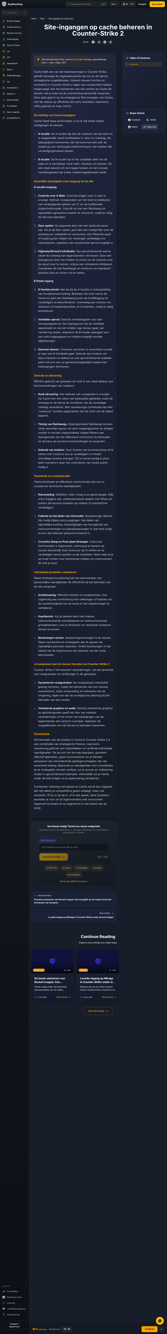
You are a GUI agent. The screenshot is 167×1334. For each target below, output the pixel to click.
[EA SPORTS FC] (26, 118)
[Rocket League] (26, 21)
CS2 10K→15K (51, 868)
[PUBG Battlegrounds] (26, 76)
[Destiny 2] (26, 94)
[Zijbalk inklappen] (24, 13)
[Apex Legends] (26, 112)
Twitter (153, 120)
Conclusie (133, 64)
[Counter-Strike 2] (26, 27)
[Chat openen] (160, 1321)
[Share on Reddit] (104, 42)
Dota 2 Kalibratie (74, 875)
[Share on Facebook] (93, 42)
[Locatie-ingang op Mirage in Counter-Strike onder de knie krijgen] (98, 976)
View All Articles (96, 1011)
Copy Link (151, 127)
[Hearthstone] (26, 63)
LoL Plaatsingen (82, 868)
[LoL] (26, 51)
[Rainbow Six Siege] (26, 33)
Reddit (135, 127)
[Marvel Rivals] (26, 100)
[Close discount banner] (161, 1329)
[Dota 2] (26, 69)
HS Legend (97, 868)
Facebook (136, 120)
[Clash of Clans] (26, 45)
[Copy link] (110, 42)
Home (33, 19)
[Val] (26, 82)
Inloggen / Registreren (14, 1325)
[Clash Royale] (26, 39)
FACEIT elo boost (74, 881)
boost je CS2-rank (78, 59)
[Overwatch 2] (26, 88)
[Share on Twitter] (99, 42)
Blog (42, 19)
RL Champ (66, 868)
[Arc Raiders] (26, 106)
